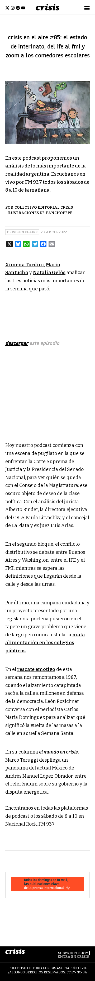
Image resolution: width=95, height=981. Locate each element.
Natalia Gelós (49, 272)
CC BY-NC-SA (76, 972)
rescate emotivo (36, 669)
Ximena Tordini (24, 265)
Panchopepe (59, 213)
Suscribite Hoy (73, 953)
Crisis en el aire (22, 232)
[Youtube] (23, 8)
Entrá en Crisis (73, 956)
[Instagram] (13, 8)
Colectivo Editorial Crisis (44, 207)
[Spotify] (18, 8)
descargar (16, 343)
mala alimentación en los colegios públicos (45, 643)
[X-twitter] (7, 8)
